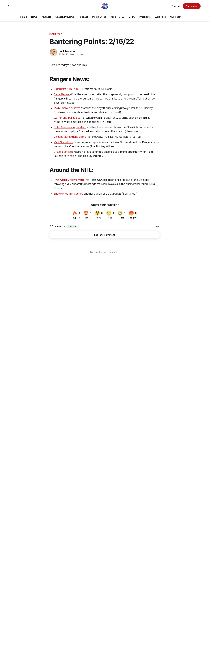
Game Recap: (62, 94)
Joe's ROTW (117, 16)
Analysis (46, 16)
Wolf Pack (160, 16)
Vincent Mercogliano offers (70, 136)
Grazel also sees (64, 151)
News (34, 16)
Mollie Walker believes (67, 108)
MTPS (132, 16)
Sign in (176, 6)
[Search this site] (9, 6)
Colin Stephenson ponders (70, 127)
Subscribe (191, 6)
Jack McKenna (67, 51)
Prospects (145, 16)
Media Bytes (99, 16)
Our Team (175, 16)
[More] (187, 16)
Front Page (55, 34)
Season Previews (64, 16)
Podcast (83, 16)
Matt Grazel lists (63, 142)
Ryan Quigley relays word (69, 179)
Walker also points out (67, 117)
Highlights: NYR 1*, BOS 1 (68, 88)
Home (23, 16)
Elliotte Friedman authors (68, 193)
